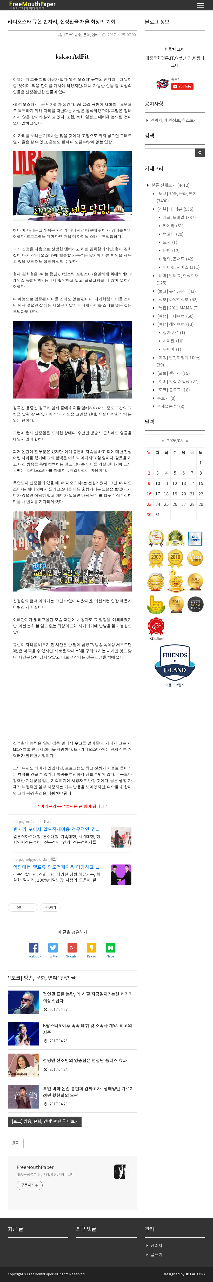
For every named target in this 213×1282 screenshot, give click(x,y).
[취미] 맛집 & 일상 (177, 381)
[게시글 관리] (32, 907)
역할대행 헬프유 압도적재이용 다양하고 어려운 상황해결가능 (56, 868)
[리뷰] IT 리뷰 (175, 209)
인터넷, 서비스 (181, 267)
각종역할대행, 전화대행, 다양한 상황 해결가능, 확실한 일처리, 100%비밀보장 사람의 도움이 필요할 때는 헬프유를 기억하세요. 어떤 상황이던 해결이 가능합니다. (56, 877)
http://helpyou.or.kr (30, 860)
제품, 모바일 (179, 217)
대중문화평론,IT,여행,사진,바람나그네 (46, 1175)
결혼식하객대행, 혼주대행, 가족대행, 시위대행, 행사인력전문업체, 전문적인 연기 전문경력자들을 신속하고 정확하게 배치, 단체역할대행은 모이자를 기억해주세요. (56, 840)
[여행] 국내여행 (175, 316)
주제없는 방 (170, 406)
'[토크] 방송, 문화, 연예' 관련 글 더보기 (45, 1121)
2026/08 (175, 441)
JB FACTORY (195, 1274)
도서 (169, 242)
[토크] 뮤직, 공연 (176, 291)
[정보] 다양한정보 (177, 299)
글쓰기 (156, 1255)
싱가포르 (173, 333)
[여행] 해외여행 (175, 324)
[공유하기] (26, 907)
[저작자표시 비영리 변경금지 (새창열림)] (68, 907)
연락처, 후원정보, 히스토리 (174, 120)
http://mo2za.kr (27, 822)
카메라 (173, 226)
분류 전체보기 (170, 185)
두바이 (171, 349)
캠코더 (173, 234)
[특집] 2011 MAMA (177, 308)
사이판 (173, 341)
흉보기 (166, 398)
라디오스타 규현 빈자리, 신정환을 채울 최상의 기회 (61, 22)
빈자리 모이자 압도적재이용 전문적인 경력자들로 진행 (56, 830)
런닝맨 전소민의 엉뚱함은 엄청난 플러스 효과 (85, 1060)
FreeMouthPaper (35, 1167)
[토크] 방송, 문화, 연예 (81, 35)
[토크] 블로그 (173, 390)
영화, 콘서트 (178, 259)
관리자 (156, 1245)
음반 (171, 250)
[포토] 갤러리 (173, 373)
